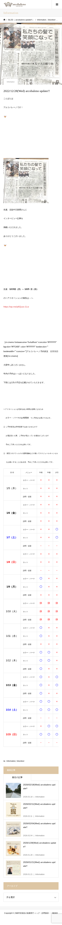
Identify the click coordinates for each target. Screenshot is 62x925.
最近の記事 (17, 777)
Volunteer (20, 761)
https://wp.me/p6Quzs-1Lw (16, 306)
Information (11, 82)
